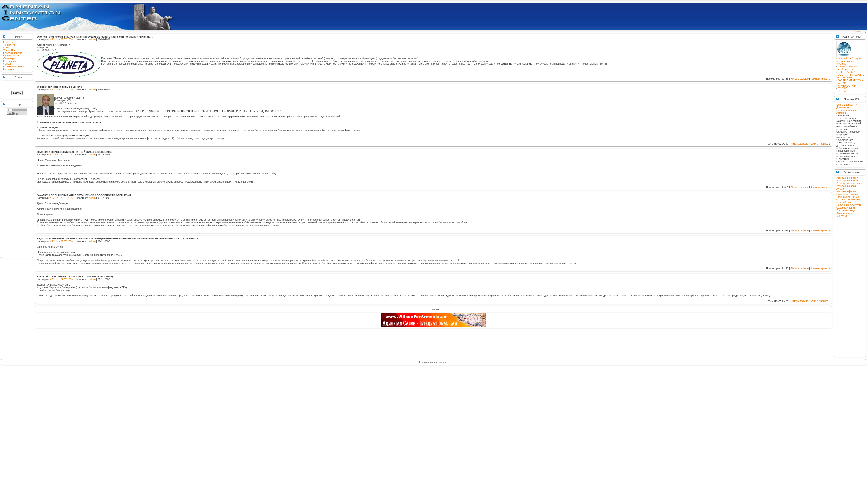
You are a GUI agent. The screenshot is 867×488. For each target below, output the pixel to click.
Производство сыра (847, 194)
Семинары (9, 58)
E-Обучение (10, 61)
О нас (6, 47)
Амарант (841, 188)
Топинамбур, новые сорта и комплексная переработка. (848, 199)
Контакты (8, 69)
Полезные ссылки (13, 66)
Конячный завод (845, 210)
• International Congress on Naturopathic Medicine (849, 61)
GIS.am (842, 83)
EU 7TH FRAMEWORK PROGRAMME (850, 76)
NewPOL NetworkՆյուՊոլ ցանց (847, 67)
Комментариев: (819, 143)
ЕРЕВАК (842, 91)
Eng (864, 31)
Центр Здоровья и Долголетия (846, 106)
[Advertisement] (17, 188)
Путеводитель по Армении (846, 111)
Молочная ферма (846, 191)
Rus (857, 31)
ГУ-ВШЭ (842, 88)
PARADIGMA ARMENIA (851, 80)
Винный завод (844, 213)
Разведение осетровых (849, 183)
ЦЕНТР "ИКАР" (846, 72)
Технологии (9, 44)
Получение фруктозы (848, 205)
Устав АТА (9, 50)
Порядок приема (12, 53)
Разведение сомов (847, 180)
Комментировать (820, 78)
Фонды (7, 63)
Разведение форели (847, 177)
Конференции (11, 55)
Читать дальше (800, 78)
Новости (8, 42)
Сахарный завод (845, 207)
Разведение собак (846, 186)
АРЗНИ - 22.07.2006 (61, 39)
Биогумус (841, 215)
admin (92, 39)
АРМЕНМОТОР (847, 85)
